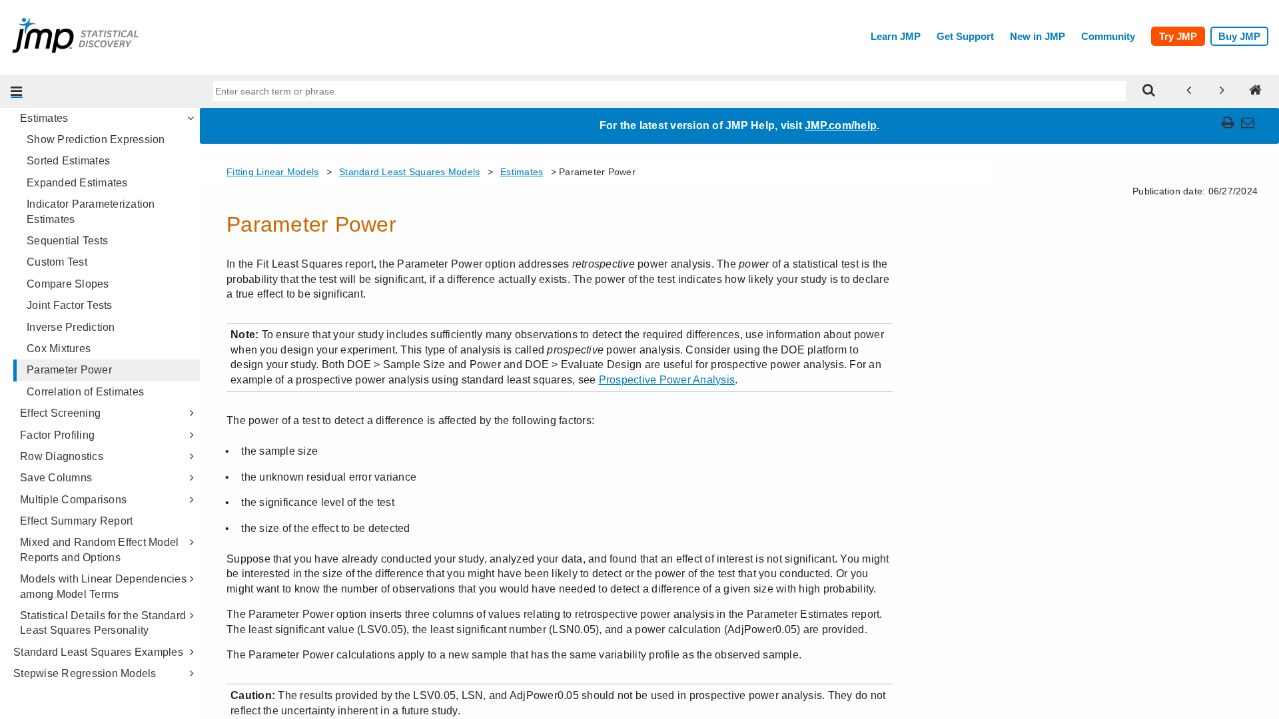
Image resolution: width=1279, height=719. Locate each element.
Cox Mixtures (59, 348)
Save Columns (56, 477)
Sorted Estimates (68, 160)
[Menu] (16, 91)
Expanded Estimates (77, 182)
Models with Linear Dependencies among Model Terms (103, 586)
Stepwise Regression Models (85, 673)
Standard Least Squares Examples (98, 652)
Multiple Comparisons (73, 499)
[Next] (1222, 91)
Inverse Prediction (71, 327)
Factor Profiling (57, 435)
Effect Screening (60, 413)
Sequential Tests (67, 240)
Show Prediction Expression (96, 139)
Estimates (44, 118)
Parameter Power (69, 369)
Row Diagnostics (61, 456)
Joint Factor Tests (70, 305)
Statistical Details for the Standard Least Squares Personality (103, 623)
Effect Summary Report (76, 521)
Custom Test (57, 262)
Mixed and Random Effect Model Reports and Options (99, 550)
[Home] (1255, 91)
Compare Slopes (68, 284)
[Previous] (1189, 91)
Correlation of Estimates (85, 391)
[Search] (1149, 91)
